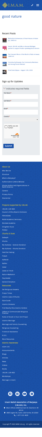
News (4, 361)
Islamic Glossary (8, 304)
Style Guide (6, 300)
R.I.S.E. (4, 335)
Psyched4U (6, 278)
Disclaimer (6, 198)
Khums (4, 241)
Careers (5, 190)
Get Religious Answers (10, 289)
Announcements (8, 350)
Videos (4, 365)
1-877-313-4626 (22, 415)
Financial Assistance (10, 331)
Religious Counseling (10, 328)
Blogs (4, 354)
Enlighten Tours (8, 227)
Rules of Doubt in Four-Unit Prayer (15, 317)
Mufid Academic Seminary (12, 219)
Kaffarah (5, 259)
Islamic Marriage (8, 320)
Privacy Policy (7, 194)
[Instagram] (17, 394)
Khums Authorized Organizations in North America (15, 186)
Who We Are (6, 170)
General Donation (8, 282)
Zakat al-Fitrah (7, 271)
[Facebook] (10, 394)
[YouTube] (25, 394)
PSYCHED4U (6, 215)
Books (4, 369)
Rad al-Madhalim (8, 274)
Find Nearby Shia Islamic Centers (14, 308)
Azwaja (4, 230)
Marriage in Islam (9, 380)
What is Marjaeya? (9, 178)
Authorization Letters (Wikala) (13, 182)
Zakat (4, 267)
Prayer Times (7, 293)
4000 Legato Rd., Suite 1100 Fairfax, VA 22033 (22, 413)
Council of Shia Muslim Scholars (14, 212)
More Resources (8, 339)
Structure (5, 174)
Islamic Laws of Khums (10, 297)
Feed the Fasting (8, 252)
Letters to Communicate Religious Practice (15, 312)
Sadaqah (5, 237)
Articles (5, 358)
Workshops (6, 376)
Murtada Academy (8, 223)
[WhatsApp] (32, 394)
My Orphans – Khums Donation (13, 248)
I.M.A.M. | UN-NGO (8, 209)
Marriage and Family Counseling (14, 324)
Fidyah (4, 256)
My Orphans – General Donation (14, 245)
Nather (4, 263)
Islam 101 (6, 346)
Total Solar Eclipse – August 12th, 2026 (20, 70)
